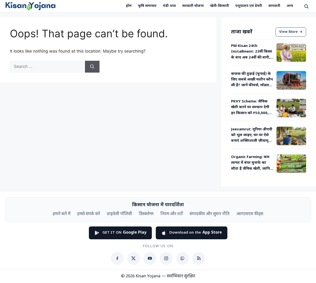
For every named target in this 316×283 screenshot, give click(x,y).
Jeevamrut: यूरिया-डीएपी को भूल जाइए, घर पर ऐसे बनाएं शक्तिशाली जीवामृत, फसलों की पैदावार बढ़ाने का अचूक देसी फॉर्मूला (252, 135)
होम (129, 6)
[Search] (92, 67)
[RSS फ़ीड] (198, 258)
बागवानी (274, 6)
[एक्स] (133, 258)
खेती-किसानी (219, 6)
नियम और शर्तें (171, 214)
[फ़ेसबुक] (117, 258)
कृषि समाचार (147, 6)
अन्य (290, 6)
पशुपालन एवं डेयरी (248, 6)
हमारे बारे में (61, 214)
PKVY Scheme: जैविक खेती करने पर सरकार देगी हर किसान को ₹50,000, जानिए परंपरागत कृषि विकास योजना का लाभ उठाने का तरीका (250, 107)
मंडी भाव (169, 6)
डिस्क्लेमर (146, 214)
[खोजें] (306, 6)
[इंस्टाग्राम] (166, 258)
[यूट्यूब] (149, 258)
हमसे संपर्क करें (88, 214)
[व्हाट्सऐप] (182, 258)
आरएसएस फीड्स (250, 214)
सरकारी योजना (193, 6)
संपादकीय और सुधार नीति (210, 214)
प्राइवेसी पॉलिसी (119, 214)
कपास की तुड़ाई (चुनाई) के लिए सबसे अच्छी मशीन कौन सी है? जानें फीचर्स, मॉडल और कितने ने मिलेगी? (252, 80)
